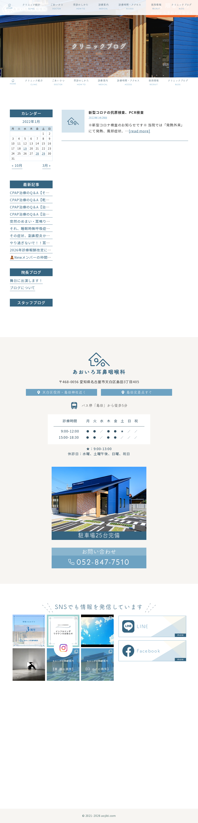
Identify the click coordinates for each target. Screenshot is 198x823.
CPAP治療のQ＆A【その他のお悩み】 (40, 192)
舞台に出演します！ (26, 280)
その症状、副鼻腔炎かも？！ (33, 235)
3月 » (46, 165)
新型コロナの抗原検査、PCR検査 (116, 112)
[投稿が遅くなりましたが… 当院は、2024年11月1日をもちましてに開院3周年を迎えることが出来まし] (29, 631)
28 (37, 153)
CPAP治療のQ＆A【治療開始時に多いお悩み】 (48, 214)
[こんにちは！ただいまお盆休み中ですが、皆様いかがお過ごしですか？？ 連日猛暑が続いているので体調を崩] (97, 631)
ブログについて (22, 287)
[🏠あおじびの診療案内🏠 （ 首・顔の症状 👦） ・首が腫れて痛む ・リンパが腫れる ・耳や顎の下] (63, 664)
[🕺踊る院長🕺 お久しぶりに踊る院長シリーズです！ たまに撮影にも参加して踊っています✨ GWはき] (29, 664)
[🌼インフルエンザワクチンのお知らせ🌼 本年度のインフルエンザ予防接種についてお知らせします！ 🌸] (63, 631)
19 (25, 148)
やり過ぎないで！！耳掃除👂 (34, 242)
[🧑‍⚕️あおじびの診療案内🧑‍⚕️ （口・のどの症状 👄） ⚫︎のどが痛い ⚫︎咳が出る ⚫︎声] (97, 664)
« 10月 (17, 165)
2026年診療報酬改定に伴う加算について (43, 249)
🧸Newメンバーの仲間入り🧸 (34, 257)
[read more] (139, 130)
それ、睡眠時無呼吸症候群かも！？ (39, 228)
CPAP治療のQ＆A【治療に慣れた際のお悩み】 (48, 207)
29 (43, 153)
